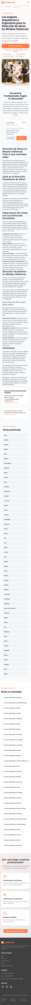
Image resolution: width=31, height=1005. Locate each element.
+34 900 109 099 (7, 976)
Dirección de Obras (9, 414)
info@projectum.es (8, 973)
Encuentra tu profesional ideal (14, 931)
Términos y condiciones (24, 999)
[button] (18, 144)
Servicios (3, 958)
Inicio (2, 956)
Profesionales (8, 6)
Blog (2, 963)
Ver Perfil (11, 138)
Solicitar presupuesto (22, 138)
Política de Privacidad (13, 999)
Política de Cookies (3, 999)
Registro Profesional (7, 966)
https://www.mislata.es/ (11, 403)
